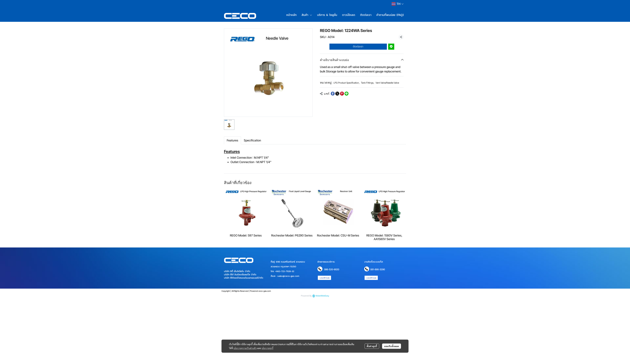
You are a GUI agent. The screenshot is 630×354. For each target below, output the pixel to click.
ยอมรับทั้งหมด (391, 346)
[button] (397, 4)
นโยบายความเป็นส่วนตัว (245, 348)
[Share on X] (337, 94)
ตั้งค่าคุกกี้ (372, 346)
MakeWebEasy (322, 296)
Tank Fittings (367, 82)
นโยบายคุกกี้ (267, 348)
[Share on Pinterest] (342, 94)
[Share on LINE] (346, 94)
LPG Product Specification (347, 82)
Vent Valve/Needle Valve (387, 82)
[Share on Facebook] (333, 94)
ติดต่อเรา (358, 47)
